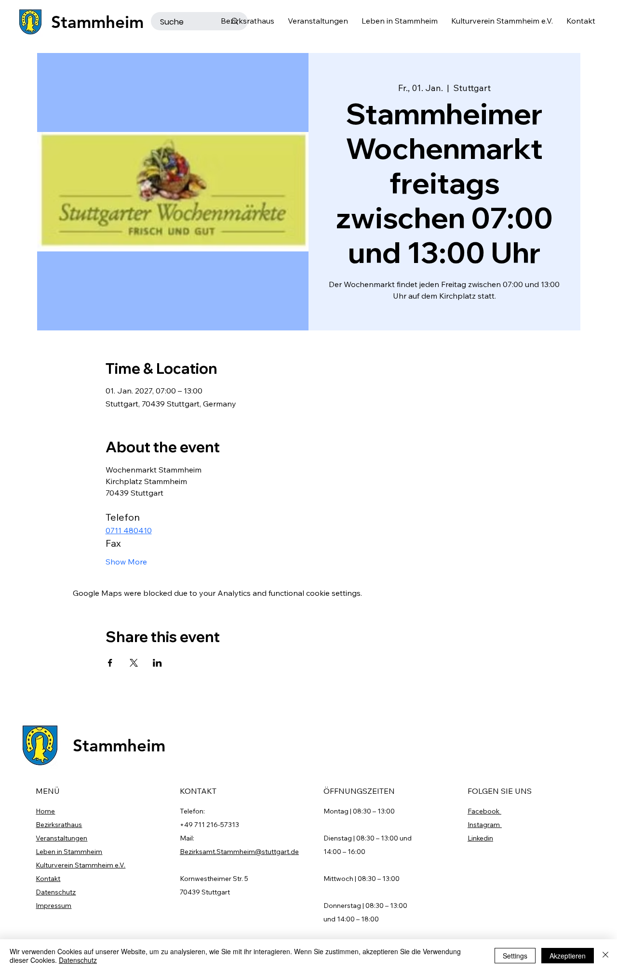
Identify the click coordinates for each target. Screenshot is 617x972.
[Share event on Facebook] (110, 663)
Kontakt (48, 878)
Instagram (485, 824)
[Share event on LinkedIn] (157, 663)
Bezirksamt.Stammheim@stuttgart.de (239, 851)
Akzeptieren (568, 955)
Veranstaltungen (61, 838)
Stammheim (97, 22)
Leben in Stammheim (69, 851)
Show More (126, 561)
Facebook (484, 811)
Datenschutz (56, 892)
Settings (515, 955)
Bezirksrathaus (59, 824)
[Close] (605, 955)
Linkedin (480, 838)
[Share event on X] (133, 663)
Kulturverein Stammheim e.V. (80, 865)
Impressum (53, 905)
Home (45, 811)
